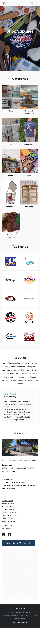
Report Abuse (20, 619)
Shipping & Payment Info (10, 615)
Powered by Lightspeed (20, 622)
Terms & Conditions (14, 612)
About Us (35, 615)
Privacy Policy (28, 612)
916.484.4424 (7, 529)
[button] (4, 3)
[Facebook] (9, 534)
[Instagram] (3, 534)
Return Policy (25, 615)
